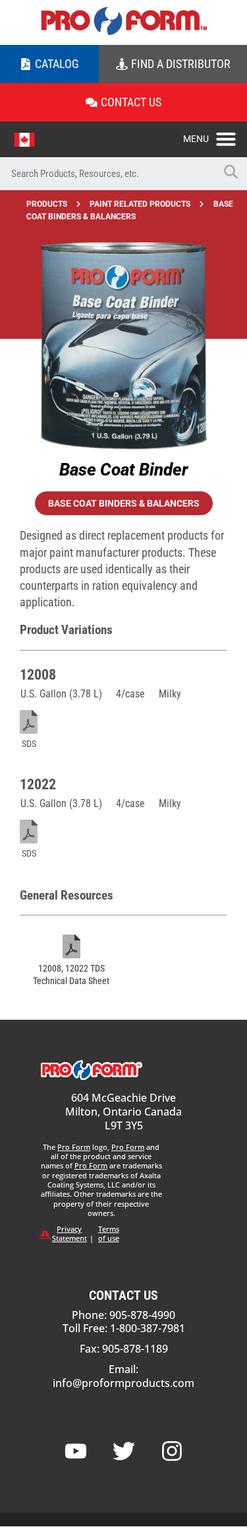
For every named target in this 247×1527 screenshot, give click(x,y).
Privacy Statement (69, 1233)
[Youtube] (75, 1451)
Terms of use (108, 1233)
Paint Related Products (140, 204)
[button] (215, 135)
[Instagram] (172, 1451)
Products (46, 204)
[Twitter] (123, 1451)
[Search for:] (107, 173)
